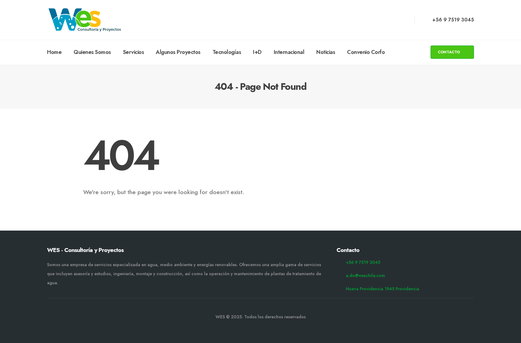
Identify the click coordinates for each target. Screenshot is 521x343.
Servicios (133, 52)
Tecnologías (227, 52)
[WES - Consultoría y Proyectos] (84, 20)
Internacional (289, 52)
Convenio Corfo (366, 52)
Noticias (325, 52)
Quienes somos (92, 52)
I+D (257, 52)
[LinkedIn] (404, 20)
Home (54, 52)
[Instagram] (393, 20)
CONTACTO (449, 52)
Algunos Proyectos (178, 52)
